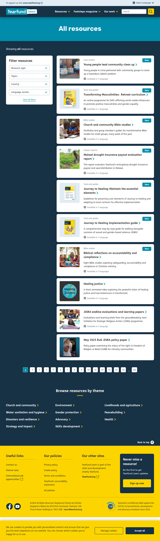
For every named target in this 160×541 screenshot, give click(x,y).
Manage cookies (109, 530)
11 (95, 370)
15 (123, 370)
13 (109, 370)
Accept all (140, 530)
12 (102, 370)
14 (116, 370)
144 (134, 370)
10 (88, 370)
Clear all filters (29, 100)
